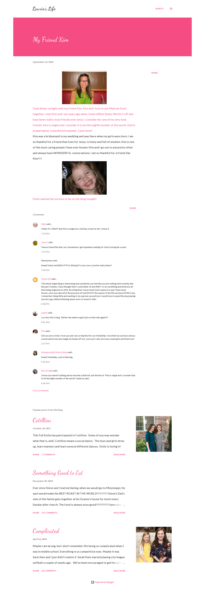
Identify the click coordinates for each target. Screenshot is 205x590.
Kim (43, 331)
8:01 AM (45, 322)
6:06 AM (45, 383)
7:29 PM (45, 233)
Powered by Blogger (104, 582)
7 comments (48, 454)
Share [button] (154, 73)
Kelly (43, 224)
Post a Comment (41, 390)
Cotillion (42, 420)
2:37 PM (45, 343)
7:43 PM (45, 270)
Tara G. (44, 242)
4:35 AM (45, 361)
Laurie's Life (44, 9)
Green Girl (46, 278)
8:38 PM (45, 304)
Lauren (44, 312)
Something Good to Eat (58, 472)
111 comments (49, 512)
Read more (119, 454)
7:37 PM (45, 251)
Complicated (46, 530)
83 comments (49, 571)
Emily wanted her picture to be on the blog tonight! (65, 198)
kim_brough (47, 370)
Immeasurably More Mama (54, 352)
